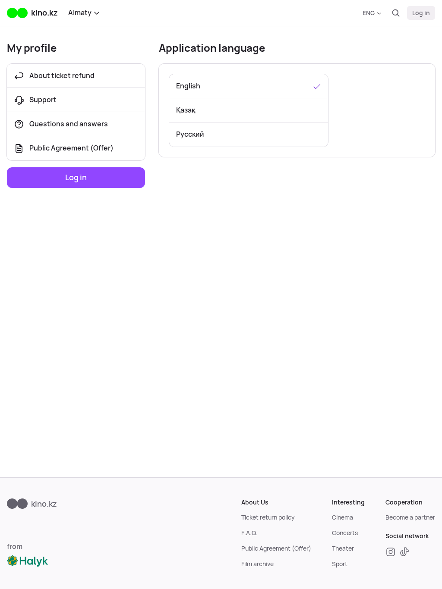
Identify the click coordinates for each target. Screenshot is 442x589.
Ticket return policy (268, 517)
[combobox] (372, 13)
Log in (421, 13)
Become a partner (410, 517)
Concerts (345, 533)
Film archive (257, 564)
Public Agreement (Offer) (276, 548)
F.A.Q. (249, 533)
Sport (339, 564)
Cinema (342, 517)
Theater (343, 548)
